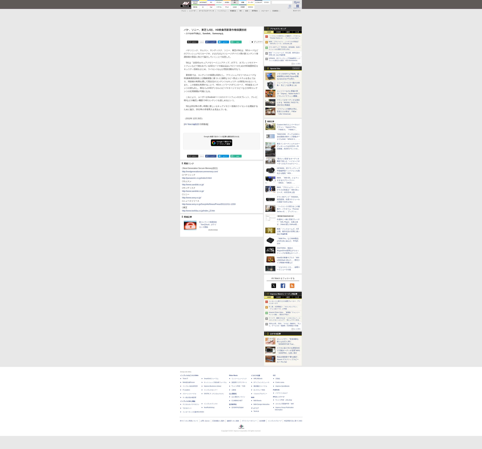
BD (241, 11)
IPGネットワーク (279, 397)
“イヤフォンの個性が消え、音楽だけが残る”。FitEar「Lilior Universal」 (288, 111)
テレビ (183, 11)
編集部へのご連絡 (233, 421)
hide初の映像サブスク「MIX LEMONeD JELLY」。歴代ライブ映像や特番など (288, 260)
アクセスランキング (278, 29)
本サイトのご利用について (189, 421)
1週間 (288, 32)
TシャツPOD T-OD (238, 386)
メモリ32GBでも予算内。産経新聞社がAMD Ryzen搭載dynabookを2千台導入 (288, 76)
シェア (212, 42)
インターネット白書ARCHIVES (193, 412)
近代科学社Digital (238, 407)
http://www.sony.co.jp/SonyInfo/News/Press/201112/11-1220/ (209, 204)
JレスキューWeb (259, 390)
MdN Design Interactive (261, 404)
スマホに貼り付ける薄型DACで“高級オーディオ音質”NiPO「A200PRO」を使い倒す (288, 350)
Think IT (185, 378)
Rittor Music (233, 375)
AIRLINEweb (258, 378)
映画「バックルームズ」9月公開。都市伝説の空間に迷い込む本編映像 (288, 231)
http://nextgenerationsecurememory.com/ (200, 171)
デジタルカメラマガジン (191, 404)
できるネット (187, 408)
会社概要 (262, 421)
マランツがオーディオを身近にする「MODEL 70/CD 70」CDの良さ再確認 (288, 102)
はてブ (225, 42)
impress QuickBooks (282, 386)
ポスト (194, 42)
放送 (246, 11)
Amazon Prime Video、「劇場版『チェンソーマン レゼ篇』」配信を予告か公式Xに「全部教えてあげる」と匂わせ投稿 (284, 314)
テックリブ (255, 408)
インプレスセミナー (211, 390)
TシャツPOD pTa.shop (284, 400)
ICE (274, 375)
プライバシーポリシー (249, 421)
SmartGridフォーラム (211, 378)
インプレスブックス (211, 404)
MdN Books (257, 400)
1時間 (269, 32)
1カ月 (297, 32)
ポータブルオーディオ (206, 11)
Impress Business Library (212, 386)
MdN (252, 397)
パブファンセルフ (282, 393)
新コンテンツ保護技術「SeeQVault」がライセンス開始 (208, 224)
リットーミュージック (239, 378)
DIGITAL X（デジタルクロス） (214, 394)
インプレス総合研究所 (190, 386)
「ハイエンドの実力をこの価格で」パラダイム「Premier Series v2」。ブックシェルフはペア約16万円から (284, 38)
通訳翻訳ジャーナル (260, 386)
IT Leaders (186, 390)
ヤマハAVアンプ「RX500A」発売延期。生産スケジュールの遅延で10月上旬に (288, 199)
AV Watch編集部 (191, 124)
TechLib (256, 411)
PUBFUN (276, 390)
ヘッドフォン (222, 11)
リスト (202, 42)
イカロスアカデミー (260, 394)
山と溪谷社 (233, 394)
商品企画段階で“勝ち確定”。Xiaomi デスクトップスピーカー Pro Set (288, 359)
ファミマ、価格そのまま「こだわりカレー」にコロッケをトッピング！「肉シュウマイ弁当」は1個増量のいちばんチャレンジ (284, 320)
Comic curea (280, 382)
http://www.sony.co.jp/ (191, 198)
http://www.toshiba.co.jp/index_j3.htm (198, 211)
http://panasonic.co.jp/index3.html (197, 178)
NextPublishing (209, 407)
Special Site (275, 69)
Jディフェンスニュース (261, 382)
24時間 (278, 32)
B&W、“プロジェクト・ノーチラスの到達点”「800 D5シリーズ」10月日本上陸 (288, 189)
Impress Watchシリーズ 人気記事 (283, 294)
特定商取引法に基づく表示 (293, 421)
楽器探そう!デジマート (239, 382)
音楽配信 (275, 11)
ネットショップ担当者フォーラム (215, 382)
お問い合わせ (205, 421)
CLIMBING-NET (237, 400)
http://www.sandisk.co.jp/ (193, 185)
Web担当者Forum (189, 382)
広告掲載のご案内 (218, 421)
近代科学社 (233, 404)
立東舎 (234, 390)
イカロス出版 (255, 375)
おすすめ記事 (275, 334)
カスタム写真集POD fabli (285, 404)
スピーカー (265, 11)
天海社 (278, 378)
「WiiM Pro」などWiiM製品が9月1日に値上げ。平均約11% (287, 240)
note (237, 42)
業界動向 (255, 11)
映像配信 (233, 11)
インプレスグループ (275, 421)
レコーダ (192, 11)
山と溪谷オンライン (238, 397)
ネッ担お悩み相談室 (189, 397)
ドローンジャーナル (189, 394)
